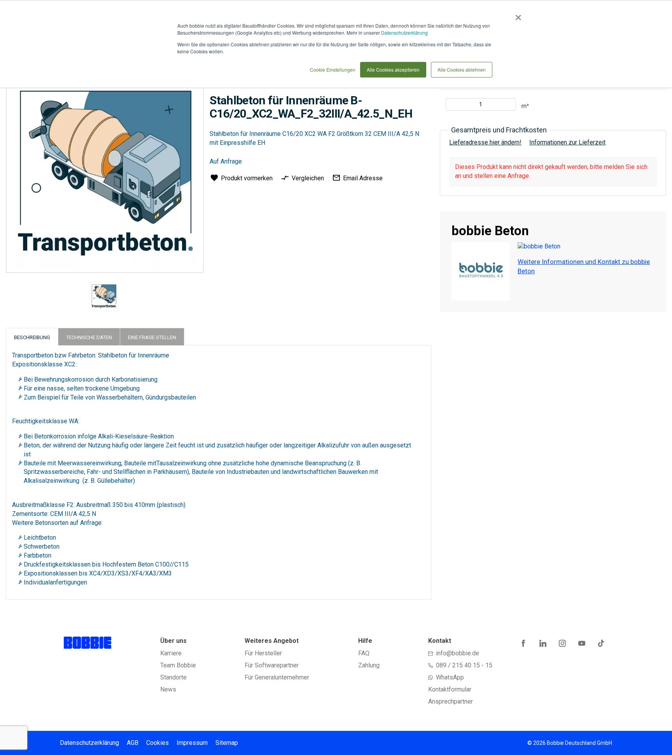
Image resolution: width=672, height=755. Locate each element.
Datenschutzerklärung (404, 32)
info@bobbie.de (457, 653)
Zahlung (369, 665)
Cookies (157, 742)
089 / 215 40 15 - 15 (464, 665)
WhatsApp (450, 677)
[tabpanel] (103, 298)
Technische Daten (89, 337)
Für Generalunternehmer (277, 677)
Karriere (171, 653)
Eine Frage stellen (152, 337)
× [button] (517, 14)
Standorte (173, 677)
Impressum (192, 742)
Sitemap (226, 742)
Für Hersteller (263, 653)
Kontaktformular (449, 689)
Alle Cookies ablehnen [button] (462, 69)
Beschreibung (32, 337)
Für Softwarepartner (272, 665)
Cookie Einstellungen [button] (332, 69)
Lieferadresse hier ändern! (485, 142)
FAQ (363, 653)
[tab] (32, 336)
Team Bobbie (178, 665)
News (168, 689)
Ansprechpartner (450, 701)
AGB (132, 742)
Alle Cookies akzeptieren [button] (393, 69)
